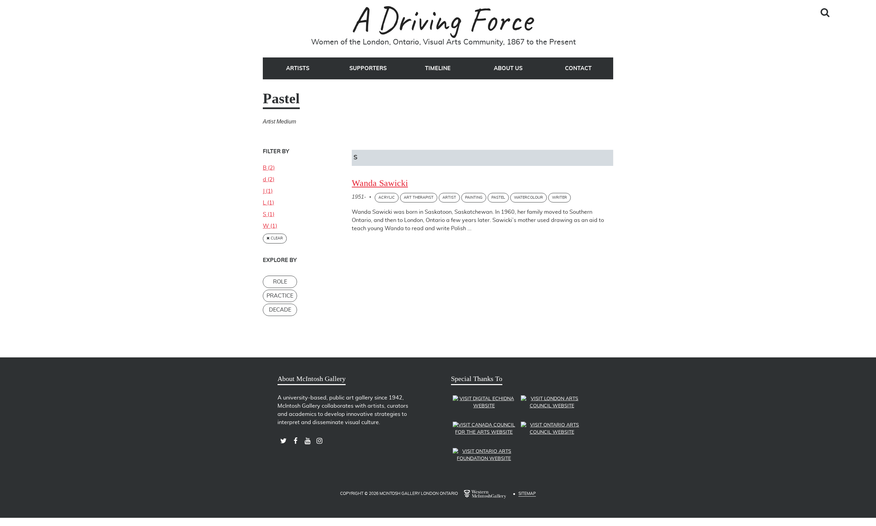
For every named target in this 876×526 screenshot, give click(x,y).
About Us (508, 68)
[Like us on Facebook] (295, 441)
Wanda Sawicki (380, 183)
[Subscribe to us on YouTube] (307, 441)
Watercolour (528, 197)
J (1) (268, 191)
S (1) (268, 214)
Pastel (498, 197)
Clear (276, 238)
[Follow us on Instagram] (319, 441)
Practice (280, 296)
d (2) (268, 179)
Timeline (438, 68)
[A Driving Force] (443, 21)
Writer (559, 197)
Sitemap (527, 493)
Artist (449, 197)
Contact (578, 68)
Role (280, 282)
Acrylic (386, 197)
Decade (280, 310)
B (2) (269, 168)
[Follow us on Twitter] (283, 441)
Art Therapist (419, 197)
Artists (297, 68)
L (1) (268, 203)
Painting (473, 197)
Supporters (368, 68)
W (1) (270, 226)
